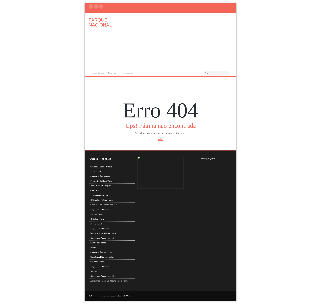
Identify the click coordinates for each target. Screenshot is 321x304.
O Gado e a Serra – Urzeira (101, 167)
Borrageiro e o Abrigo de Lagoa (103, 233)
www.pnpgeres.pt (209, 158)
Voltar (160, 139)
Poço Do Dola (96, 224)
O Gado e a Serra (97, 219)
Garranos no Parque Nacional (102, 238)
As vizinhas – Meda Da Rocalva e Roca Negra (109, 281)
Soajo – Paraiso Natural (99, 209)
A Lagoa (93, 271)
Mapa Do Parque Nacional (104, 73)
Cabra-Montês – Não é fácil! (101, 252)
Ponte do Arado (96, 214)
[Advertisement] (160, 50)
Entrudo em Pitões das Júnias (101, 257)
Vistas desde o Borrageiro (100, 186)
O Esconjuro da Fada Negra (101, 200)
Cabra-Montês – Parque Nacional (103, 205)
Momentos (94, 247)
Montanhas (128, 73)
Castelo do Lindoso (98, 243)
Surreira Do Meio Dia (99, 195)
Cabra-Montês (96, 190)
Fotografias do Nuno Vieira (101, 181)
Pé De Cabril (95, 171)
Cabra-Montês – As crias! (100, 176)
